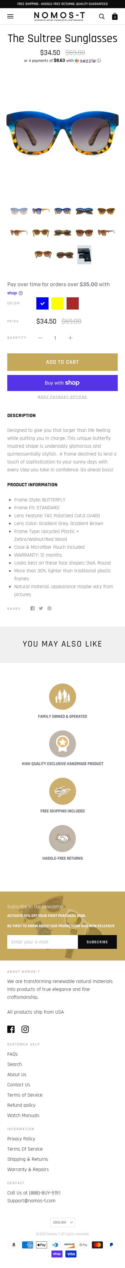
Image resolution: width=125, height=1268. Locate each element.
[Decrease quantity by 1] (40, 338)
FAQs (12, 1054)
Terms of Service (24, 1095)
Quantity (16, 338)
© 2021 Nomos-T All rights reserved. (62, 1234)
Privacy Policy (21, 1138)
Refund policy (21, 1105)
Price (13, 321)
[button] (62, 60)
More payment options (63, 397)
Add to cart (62, 362)
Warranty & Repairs (28, 1169)
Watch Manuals (23, 1115)
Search (14, 1064)
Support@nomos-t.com (31, 1200)
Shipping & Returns (27, 1159)
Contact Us (18, 1084)
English (59, 1222)
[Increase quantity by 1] (70, 338)
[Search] (102, 16)
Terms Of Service (25, 1149)
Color (13, 303)
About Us (16, 1074)
